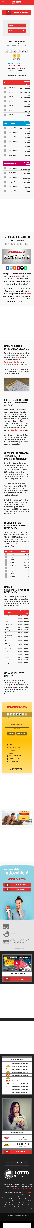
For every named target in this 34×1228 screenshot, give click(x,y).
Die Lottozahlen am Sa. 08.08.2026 (20, 1086)
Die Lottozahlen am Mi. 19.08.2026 (20, 1069)
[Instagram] (12, 1162)
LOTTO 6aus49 (16, 276)
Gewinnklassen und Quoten (16, 75)
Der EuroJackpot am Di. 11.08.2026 (20, 1083)
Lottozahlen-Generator (17, 430)
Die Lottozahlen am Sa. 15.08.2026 (20, 1075)
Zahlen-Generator (26, 1193)
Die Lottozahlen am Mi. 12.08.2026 (20, 1081)
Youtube (18, 357)
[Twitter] (26, 1162)
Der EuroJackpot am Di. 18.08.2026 (20, 1072)
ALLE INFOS (11, 733)
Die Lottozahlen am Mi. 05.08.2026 (20, 1089)
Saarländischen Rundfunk (12, 362)
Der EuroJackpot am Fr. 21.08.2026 (20, 1066)
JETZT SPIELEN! (21, 733)
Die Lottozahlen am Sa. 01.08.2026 (20, 1092)
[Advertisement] (17, 215)
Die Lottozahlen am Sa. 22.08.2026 (20, 1063)
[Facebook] (8, 1162)
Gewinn (28, 294)
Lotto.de (13, 683)
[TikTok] (21, 1162)
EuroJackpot (15, 1189)
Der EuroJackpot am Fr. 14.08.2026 (20, 1078)
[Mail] (17, 1162)
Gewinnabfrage (27, 1203)
